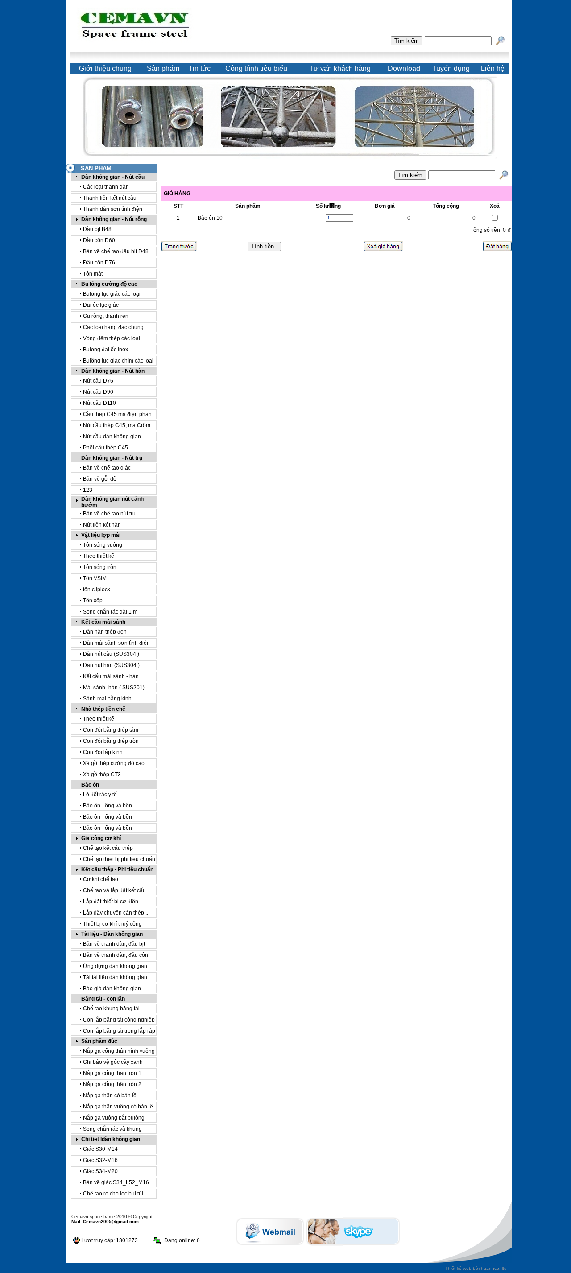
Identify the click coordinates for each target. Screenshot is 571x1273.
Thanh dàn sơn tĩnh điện (112, 209)
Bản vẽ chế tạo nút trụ (109, 514)
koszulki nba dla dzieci (228, 1244)
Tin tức (200, 68)
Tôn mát (93, 274)
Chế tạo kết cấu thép (108, 848)
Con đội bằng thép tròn (111, 741)
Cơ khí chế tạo (100, 879)
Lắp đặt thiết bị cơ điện (110, 901)
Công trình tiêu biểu (256, 68)
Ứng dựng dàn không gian (115, 966)
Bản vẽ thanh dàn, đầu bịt (114, 944)
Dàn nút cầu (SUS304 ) (111, 654)
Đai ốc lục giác (101, 305)
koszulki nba (211, 1236)
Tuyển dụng (451, 68)
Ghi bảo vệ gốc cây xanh (113, 1062)
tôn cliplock (96, 589)
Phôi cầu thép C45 (105, 448)
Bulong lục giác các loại (112, 294)
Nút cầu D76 (98, 381)
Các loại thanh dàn (106, 187)
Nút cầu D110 (99, 403)
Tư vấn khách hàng (340, 68)
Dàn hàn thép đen (105, 632)
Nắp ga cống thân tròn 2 (112, 1084)
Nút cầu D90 (98, 392)
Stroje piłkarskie (384, 1236)
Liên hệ (493, 68)
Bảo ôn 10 (210, 218)
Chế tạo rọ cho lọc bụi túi (113, 1194)
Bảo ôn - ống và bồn (107, 806)
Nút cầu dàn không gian (112, 436)
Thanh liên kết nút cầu (110, 198)
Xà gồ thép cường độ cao (114, 763)
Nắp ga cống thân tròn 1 (112, 1073)
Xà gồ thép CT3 (102, 774)
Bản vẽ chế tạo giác (107, 468)
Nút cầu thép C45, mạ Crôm (116, 425)
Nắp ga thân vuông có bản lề (118, 1107)
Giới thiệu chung (105, 68)
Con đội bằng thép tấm (110, 730)
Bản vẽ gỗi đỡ (100, 479)
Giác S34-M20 (100, 1171)
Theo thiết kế (98, 556)
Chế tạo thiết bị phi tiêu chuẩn (119, 859)
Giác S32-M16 (100, 1160)
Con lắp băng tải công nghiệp (119, 1020)
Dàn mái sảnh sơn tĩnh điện (116, 643)
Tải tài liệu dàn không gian (115, 977)
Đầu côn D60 (99, 240)
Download (404, 68)
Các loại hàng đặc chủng (113, 327)
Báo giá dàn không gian (112, 988)
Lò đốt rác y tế (100, 794)
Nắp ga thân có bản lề (110, 1095)
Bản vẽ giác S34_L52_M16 (116, 1182)
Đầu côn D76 (99, 263)
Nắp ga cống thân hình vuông (119, 1051)
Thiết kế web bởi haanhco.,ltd (476, 1268)
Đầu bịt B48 (97, 229)
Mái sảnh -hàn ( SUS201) (114, 687)
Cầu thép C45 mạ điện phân (117, 414)
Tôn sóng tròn (99, 567)
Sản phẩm (163, 68)
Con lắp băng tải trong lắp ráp (119, 1031)
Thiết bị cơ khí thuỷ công (112, 924)
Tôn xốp (93, 600)
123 (87, 490)
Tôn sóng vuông (102, 545)
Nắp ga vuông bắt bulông (114, 1118)
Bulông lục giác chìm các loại (118, 361)
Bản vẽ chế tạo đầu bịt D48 (116, 251)
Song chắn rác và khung (112, 1129)
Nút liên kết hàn (102, 525)
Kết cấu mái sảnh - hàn (111, 676)
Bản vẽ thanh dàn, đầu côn (115, 955)
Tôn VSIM (95, 578)
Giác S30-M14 (100, 1149)
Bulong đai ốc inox (105, 349)
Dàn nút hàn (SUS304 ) (111, 665)
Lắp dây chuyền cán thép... (115, 913)
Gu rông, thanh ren (105, 316)
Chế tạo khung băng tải (111, 1008)
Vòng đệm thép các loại (111, 338)
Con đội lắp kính (103, 752)
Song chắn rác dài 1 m (110, 612)
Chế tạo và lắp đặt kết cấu (114, 890)
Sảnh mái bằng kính (107, 699)
